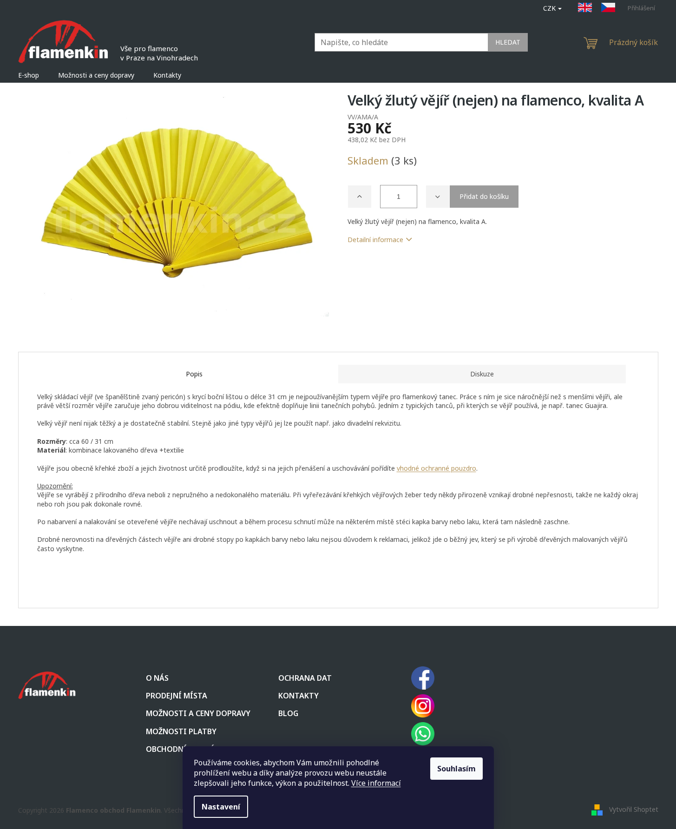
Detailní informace (375, 239)
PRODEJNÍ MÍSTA (176, 696)
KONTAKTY (298, 696)
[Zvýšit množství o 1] (359, 196)
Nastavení (221, 807)
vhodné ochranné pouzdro (436, 468)
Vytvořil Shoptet (633, 809)
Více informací (376, 783)
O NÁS (157, 678)
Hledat (507, 42)
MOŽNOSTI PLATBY (181, 731)
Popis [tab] (194, 373)
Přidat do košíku (484, 196)
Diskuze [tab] (482, 373)
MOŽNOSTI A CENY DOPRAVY (198, 713)
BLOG (288, 713)
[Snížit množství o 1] (437, 196)
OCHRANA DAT (305, 678)
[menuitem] (28, 75)
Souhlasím (456, 768)
